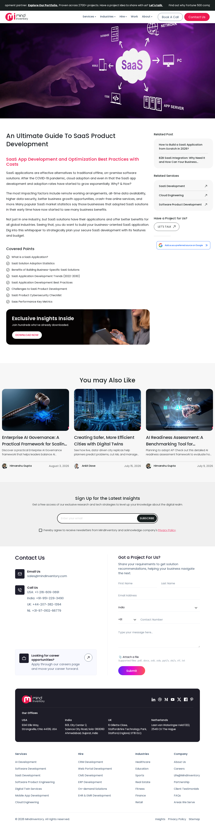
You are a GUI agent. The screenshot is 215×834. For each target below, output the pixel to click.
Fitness (140, 789)
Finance (140, 795)
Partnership (181, 782)
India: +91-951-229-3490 (45, 598)
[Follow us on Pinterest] (191, 699)
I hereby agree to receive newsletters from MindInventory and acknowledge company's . (109, 530)
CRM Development (90, 762)
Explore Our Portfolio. (28, 5)
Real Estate (142, 782)
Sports (139, 775)
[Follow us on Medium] (166, 699)
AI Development (26, 762)
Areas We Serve (184, 802)
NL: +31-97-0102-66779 (44, 610)
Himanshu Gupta (21, 466)
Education (141, 769)
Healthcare (142, 762)
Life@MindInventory (187, 775)
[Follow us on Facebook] (186, 699)
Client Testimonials (186, 789)
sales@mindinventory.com (47, 576)
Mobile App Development (32, 795)
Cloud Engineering (27, 802)
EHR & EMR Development (94, 795)
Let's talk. (141, 5)
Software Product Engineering (35, 782)
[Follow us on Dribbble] (160, 699)
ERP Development (90, 782)
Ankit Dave (88, 466)
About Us (180, 762)
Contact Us (196, 17)
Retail (139, 802)
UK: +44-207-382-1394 (44, 604)
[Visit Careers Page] (88, 658)
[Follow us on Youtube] (173, 699)
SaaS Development (27, 775)
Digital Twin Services (28, 789)
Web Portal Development (95, 769)
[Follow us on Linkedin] (153, 699)
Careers (179, 769)
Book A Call (170, 17)
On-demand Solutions (92, 789)
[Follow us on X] (179, 699)
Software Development (30, 769)
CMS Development (90, 775)
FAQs (177, 795)
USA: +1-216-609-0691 (43, 592)
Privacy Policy (167, 530)
